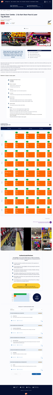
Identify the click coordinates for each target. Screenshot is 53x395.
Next (36, 373)
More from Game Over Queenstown (6, 19)
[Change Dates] (50, 124)
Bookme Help (22, 390)
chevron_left (46, 44)
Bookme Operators (50, 1)
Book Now (47, 218)
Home (1, 10)
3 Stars (12, 297)
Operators (30, 390)
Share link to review (19, 320)
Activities (4, 10)
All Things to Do (7, 1)
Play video (42, 44)
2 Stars (12, 299)
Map (37, 1)
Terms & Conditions (26, 390)
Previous (15, 373)
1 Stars (12, 300)
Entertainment (8, 10)
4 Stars (12, 295)
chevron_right (49, 44)
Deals (12, 1)
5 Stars (12, 294)
